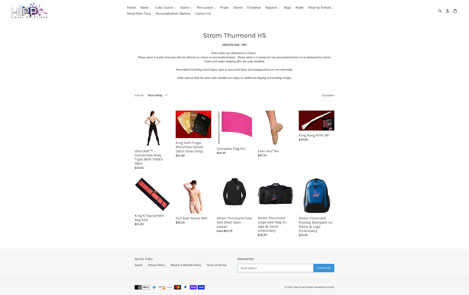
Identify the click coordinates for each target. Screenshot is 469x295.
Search (139, 265)
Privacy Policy (156, 265)
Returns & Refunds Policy (186, 265)
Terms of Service (217, 265)
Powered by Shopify (324, 287)
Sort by (139, 95)
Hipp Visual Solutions (303, 287)
